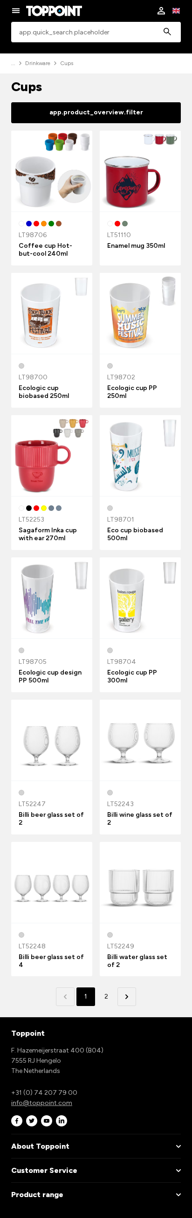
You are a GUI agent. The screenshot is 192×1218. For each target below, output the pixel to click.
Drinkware (37, 63)
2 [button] (106, 996)
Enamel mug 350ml (136, 246)
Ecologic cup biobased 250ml (44, 392)
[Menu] (15, 10)
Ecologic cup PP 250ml (132, 392)
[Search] (167, 32)
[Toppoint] (54, 11)
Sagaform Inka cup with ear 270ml (48, 534)
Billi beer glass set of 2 (51, 819)
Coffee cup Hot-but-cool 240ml (45, 250)
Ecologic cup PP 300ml (132, 676)
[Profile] (161, 10)
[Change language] (176, 10)
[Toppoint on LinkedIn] (61, 1121)
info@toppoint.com (41, 1103)
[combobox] (96, 32)
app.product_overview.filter (96, 112)
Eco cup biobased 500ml (135, 534)
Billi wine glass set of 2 (139, 819)
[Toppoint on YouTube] (46, 1121)
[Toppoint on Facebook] (16, 1121)
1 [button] (85, 996)
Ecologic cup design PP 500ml (50, 676)
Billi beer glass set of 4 (51, 961)
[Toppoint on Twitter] (31, 1121)
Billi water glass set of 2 (137, 961)
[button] (126, 996)
